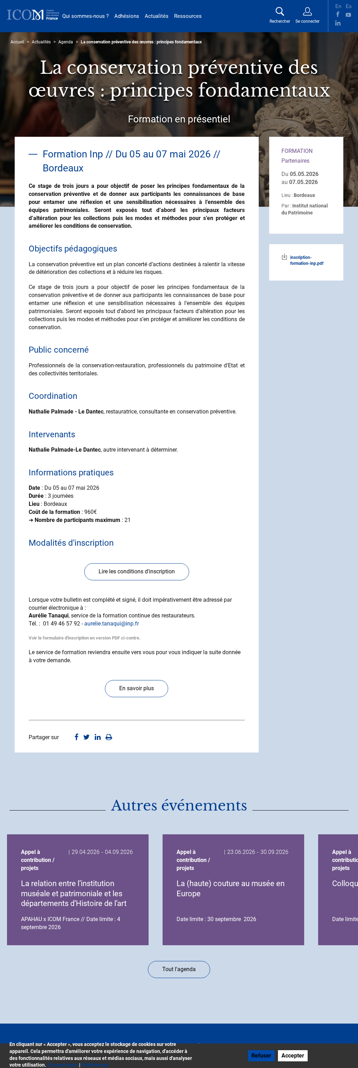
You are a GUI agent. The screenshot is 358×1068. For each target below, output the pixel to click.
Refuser (261, 1055)
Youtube (348, 14)
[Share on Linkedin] (98, 737)
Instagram (348, 23)
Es (348, 5)
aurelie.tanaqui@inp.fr (111, 623)
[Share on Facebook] (76, 737)
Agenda (65, 42)
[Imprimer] (109, 737)
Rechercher (280, 21)
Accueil (17, 42)
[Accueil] (33, 14)
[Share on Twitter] (86, 737)
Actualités (157, 16)
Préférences (95, 1065)
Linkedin (338, 23)
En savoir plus (136, 688)
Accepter (292, 1055)
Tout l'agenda (179, 969)
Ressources (188, 16)
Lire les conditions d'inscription (137, 571)
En (338, 5)
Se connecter (307, 21)
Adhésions (126, 16)
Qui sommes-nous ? (85, 16)
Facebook (338, 14)
